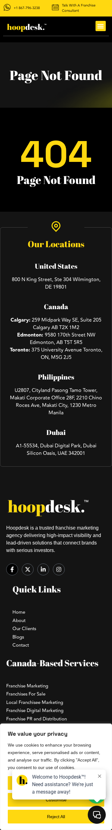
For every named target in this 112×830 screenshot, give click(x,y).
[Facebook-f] (12, 569)
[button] (101, 26)
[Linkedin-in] (43, 569)
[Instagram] (59, 569)
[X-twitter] (28, 569)
